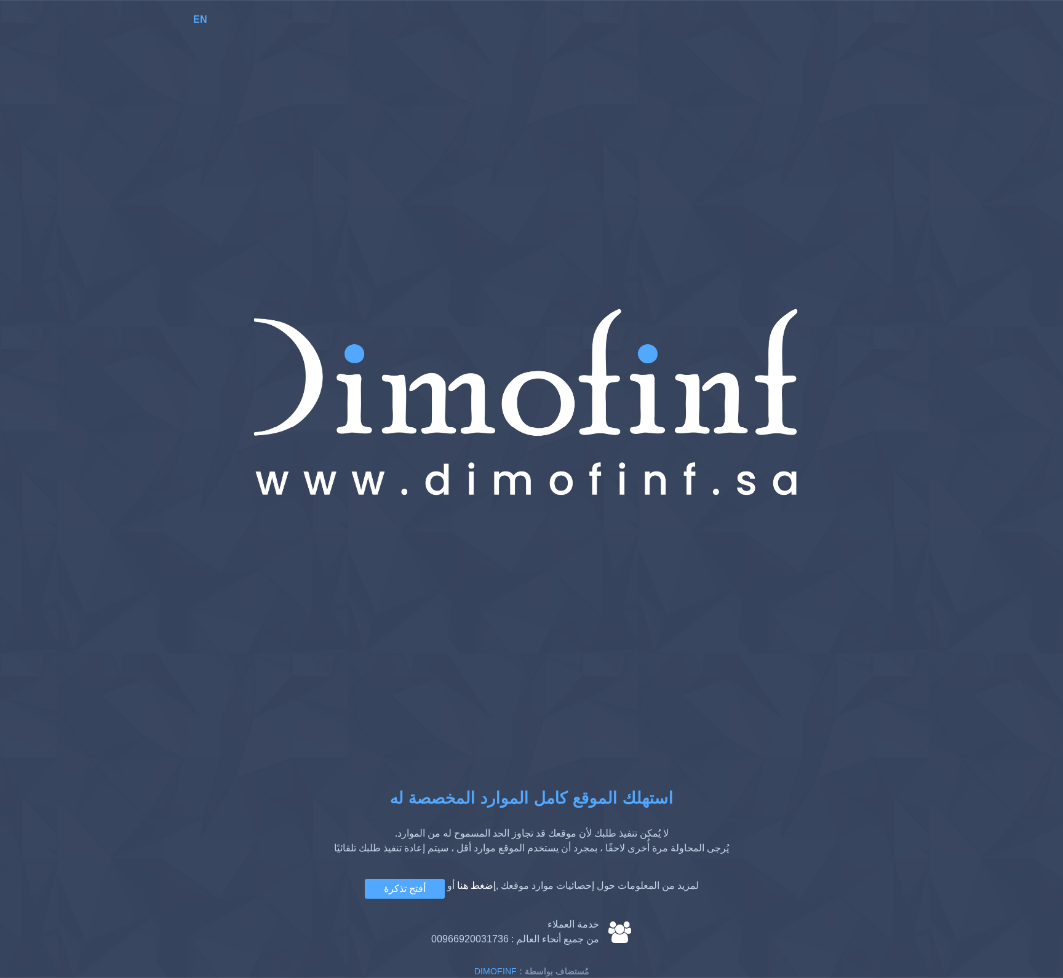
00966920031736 (470, 939)
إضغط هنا (476, 885)
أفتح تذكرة (405, 888)
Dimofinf (495, 971)
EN (200, 19)
